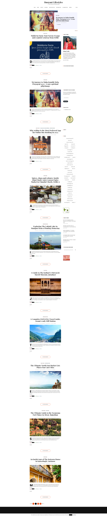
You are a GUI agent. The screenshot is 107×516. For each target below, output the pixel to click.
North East (70, 172)
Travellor (70, 193)
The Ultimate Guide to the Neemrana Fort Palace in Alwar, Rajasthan (45, 414)
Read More (74, 514)
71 (65, 257)
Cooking (66, 147)
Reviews (70, 7)
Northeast (70, 170)
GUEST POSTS (45, 33)
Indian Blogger (70, 159)
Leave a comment (54, 88)
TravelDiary (70, 187)
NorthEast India (45, 316)
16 (40, 503)
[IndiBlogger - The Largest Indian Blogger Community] (69, 210)
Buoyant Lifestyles (53, 2)
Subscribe (65, 101)
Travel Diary (69, 189)
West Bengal (67, 202)
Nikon (73, 168)
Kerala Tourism (70, 164)
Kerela (66, 166)
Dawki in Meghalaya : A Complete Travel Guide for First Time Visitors (69, 231)
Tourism (67, 179)
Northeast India (70, 174)
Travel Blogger (70, 183)
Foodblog (73, 147)
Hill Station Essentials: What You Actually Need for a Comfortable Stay (69, 226)
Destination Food (52, 7)
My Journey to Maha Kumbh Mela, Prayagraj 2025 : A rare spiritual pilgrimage (45, 84)
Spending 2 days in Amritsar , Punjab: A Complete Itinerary (65, 18)
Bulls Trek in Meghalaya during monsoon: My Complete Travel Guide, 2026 (69, 221)
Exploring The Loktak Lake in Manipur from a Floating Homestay (45, 227)
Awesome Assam (69, 142)
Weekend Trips (70, 200)
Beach (66, 144)
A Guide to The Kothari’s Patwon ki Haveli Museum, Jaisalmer (45, 274)
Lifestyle (41, 7)
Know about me (58, 7)
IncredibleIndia (70, 155)
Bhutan (73, 144)
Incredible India (67, 157)
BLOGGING (46, 7)
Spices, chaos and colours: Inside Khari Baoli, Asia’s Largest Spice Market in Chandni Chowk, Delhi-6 (45, 180)
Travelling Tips (70, 191)
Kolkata (73, 166)
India (74, 157)
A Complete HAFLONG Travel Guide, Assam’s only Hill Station (45, 320)
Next (42, 503)
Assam (70, 140)
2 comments (53, 184)
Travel (38, 7)
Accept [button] (71, 514)
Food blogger (69, 149)
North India (57, 15)
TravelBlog (70, 181)
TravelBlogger (70, 185)
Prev (31, 503)
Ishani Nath (48, 88)
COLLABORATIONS (65, 7)
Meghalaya (67, 168)
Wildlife (73, 202)
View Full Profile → (66, 60)
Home (35, 7)
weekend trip (70, 198)
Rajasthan (45, 270)
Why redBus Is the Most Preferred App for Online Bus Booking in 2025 (45, 131)
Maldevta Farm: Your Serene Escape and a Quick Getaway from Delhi (45, 37)
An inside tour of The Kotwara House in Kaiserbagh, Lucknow (45, 460)
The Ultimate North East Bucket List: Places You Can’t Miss (45, 366)
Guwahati (70, 151)
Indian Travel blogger (70, 161)
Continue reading (45, 73)
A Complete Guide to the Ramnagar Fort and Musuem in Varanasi (69, 236)
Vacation (70, 196)
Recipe (73, 176)
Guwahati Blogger (69, 153)
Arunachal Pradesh (69, 138)
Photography (67, 176)
